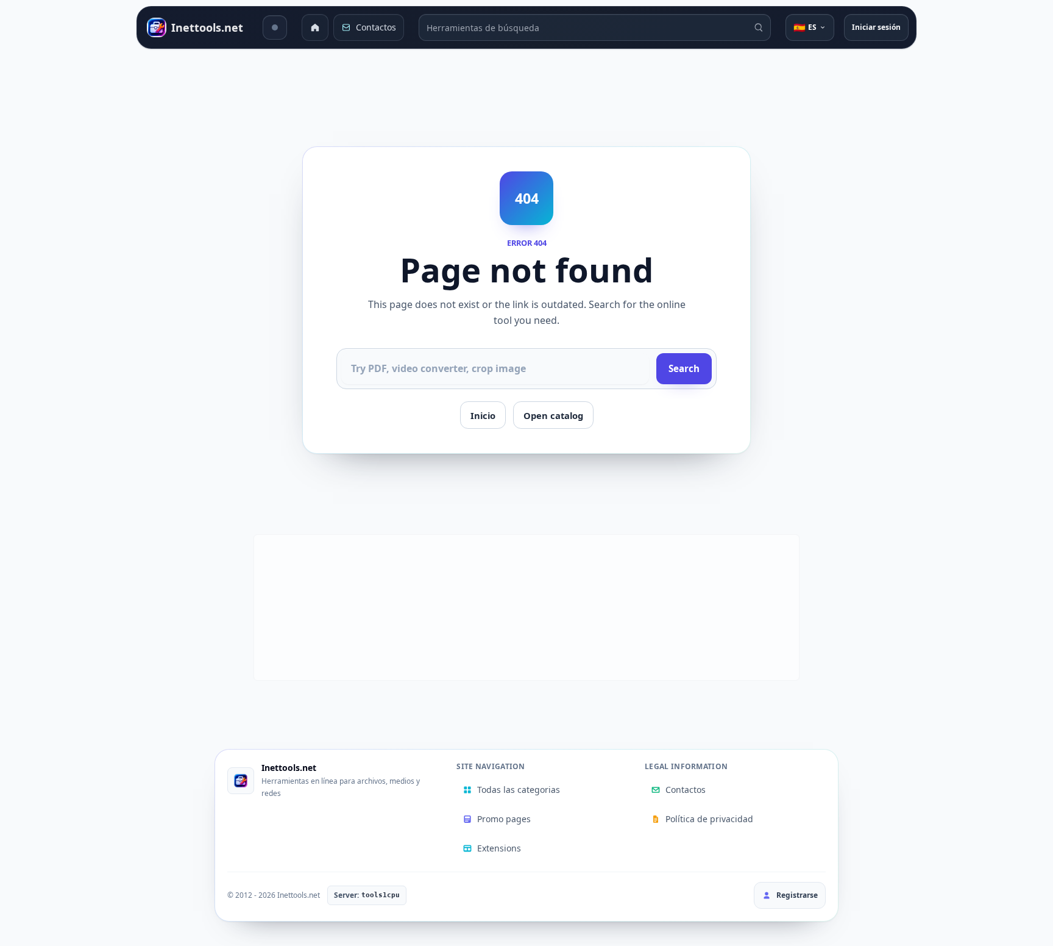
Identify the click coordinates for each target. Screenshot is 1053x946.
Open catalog (553, 415)
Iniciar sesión (876, 27)
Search (684, 368)
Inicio (482, 415)
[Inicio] (315, 27)
